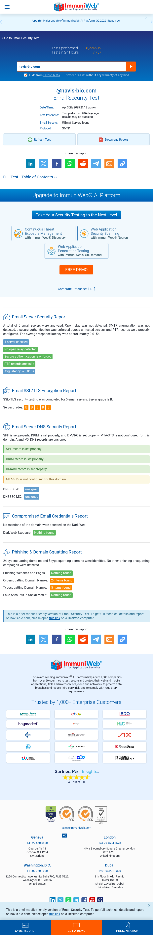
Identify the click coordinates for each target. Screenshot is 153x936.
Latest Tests (51, 75)
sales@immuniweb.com (76, 827)
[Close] (146, 18)
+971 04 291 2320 (109, 870)
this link (54, 914)
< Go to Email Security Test (20, 38)
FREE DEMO (76, 269)
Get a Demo (76, 930)
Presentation (127, 930)
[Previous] (2, 22)
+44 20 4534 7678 (109, 843)
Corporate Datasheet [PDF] (76, 289)
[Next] (151, 22)
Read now (114, 20)
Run (131, 66)
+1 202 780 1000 (37, 870)
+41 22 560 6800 (37, 843)
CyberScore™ (25, 930)
